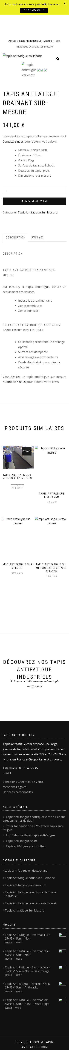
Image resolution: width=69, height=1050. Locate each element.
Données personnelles (18, 792)
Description (15, 237)
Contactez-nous (13, 141)
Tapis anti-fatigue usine (22, 841)
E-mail (7, 773)
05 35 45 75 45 (34, 10)
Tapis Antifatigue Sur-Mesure (35, 40)
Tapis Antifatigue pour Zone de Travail (30, 903)
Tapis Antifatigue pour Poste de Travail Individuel (31, 894)
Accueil (12, 40)
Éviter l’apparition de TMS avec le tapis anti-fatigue (33, 828)
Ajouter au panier (36, 201)
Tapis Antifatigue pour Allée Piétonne (30, 878)
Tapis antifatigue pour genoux (25, 885)
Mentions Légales (14, 787)
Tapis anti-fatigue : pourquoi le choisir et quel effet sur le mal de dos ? (34, 819)
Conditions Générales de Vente (23, 782)
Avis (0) (37, 237)
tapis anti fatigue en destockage (26, 871)
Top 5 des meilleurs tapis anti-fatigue (30, 835)
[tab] (16, 238)
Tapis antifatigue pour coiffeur (26, 846)
